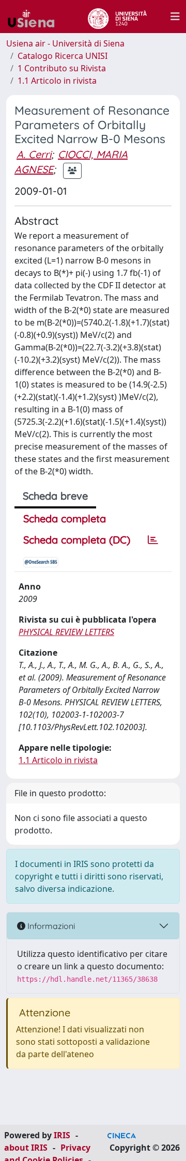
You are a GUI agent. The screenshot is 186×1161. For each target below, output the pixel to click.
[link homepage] (35, 16)
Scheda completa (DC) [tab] (76, 539)
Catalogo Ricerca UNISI (62, 55)
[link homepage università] (117, 16)
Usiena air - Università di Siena (65, 43)
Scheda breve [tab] (55, 495)
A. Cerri (34, 154)
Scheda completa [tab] (64, 518)
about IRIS (26, 1147)
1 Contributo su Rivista (62, 68)
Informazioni (50, 926)
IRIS (62, 1135)
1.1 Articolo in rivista (57, 80)
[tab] (153, 540)
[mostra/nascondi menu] (175, 16)
